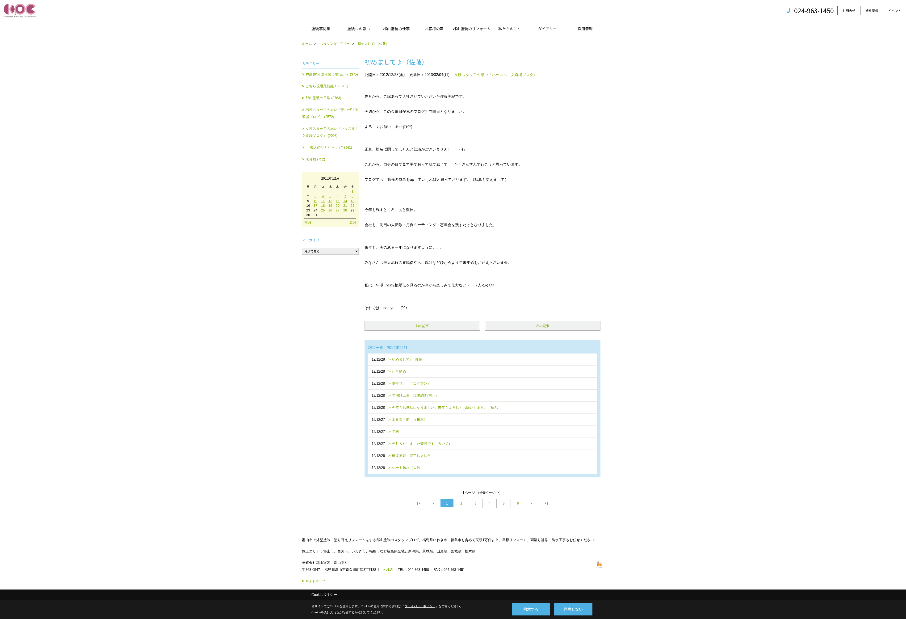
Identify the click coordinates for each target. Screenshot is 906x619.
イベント (894, 10)
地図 (389, 570)
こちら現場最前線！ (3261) (327, 86)
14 (345, 201)
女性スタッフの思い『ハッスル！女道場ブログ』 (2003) (330, 132)
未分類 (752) (315, 159)
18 (323, 205)
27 (338, 210)
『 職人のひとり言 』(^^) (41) (329, 147)
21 (345, 205)
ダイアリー (547, 28)
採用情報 (585, 28)
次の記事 (542, 326)
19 (330, 205)
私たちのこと (509, 28)
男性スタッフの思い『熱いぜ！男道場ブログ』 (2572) (330, 113)
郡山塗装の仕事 (396, 28)
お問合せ (849, 10)
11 (323, 201)
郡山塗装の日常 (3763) (323, 98)
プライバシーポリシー (420, 606)
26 (330, 210)
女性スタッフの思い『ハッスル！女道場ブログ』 (495, 75)
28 (345, 210)
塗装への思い (358, 28)
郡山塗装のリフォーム (472, 28)
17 (315, 205)
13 (338, 201)
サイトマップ (315, 581)
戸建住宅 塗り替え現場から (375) (332, 74)
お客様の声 (434, 28)
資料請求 (871, 10)
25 (323, 210)
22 (352, 205)
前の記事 (422, 326)
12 (330, 201)
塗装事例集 (320, 28)
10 (315, 201)
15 (352, 201)
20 (338, 205)
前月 (307, 222)
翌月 (352, 222)
